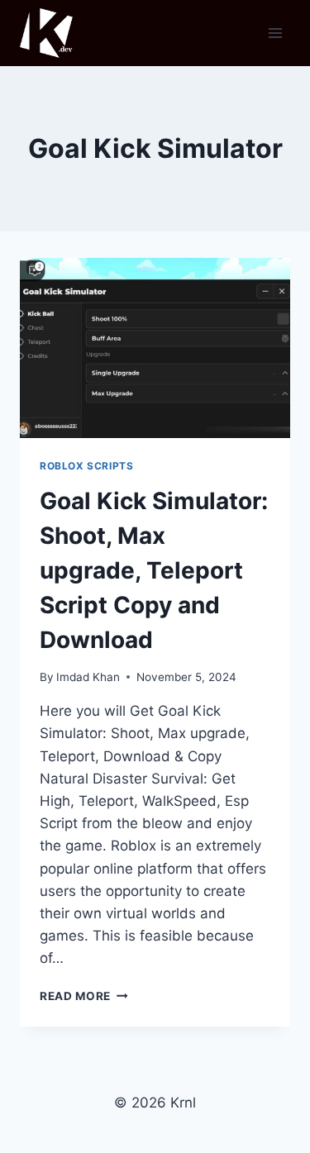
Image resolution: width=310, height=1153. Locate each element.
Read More (84, 996)
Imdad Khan (88, 677)
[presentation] (155, 348)
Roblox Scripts (86, 466)
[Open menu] (275, 32)
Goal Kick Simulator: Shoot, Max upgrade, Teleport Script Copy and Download (154, 570)
